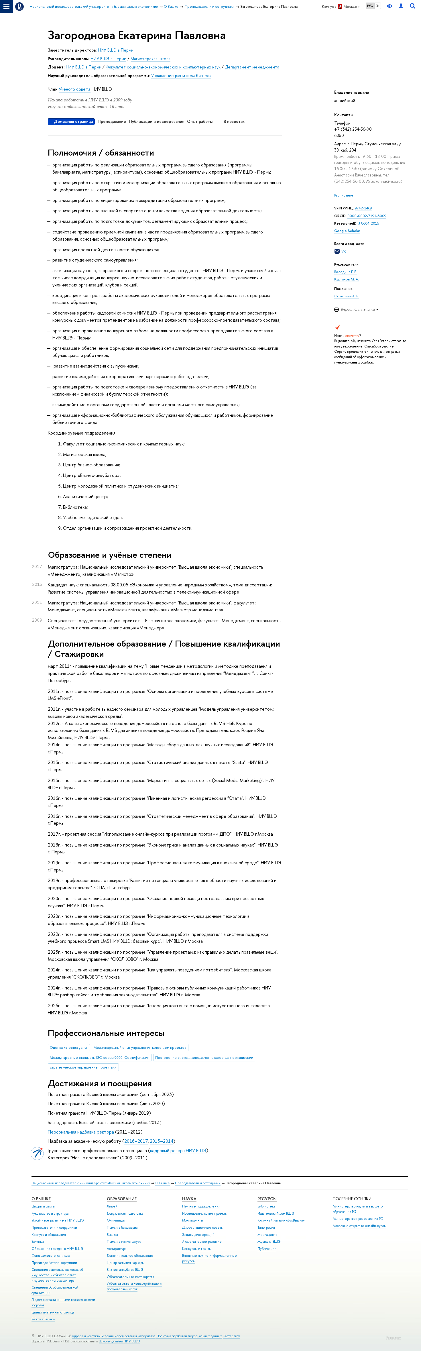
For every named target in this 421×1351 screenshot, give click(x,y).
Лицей (112, 1206)
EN (377, 6)
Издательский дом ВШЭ (275, 1213)
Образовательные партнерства (130, 1277)
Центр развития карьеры (125, 1262)
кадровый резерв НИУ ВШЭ (178, 1150)
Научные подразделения (201, 1206)
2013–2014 (161, 1141)
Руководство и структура (50, 1213)
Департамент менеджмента (252, 67)
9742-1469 (363, 208)
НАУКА (189, 1198)
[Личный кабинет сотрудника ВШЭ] (401, 6)
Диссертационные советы (202, 1227)
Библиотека (266, 1206)
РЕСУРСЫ (267, 1198)
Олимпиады (116, 1220)
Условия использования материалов (128, 1336)
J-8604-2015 (368, 223)
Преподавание (112, 121)
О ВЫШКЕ (41, 1198)
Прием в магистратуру (124, 1241)
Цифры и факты (43, 1206)
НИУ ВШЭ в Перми (115, 50)
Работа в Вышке (43, 1319)
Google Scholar (347, 230)
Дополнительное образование (130, 1255)
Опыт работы (200, 121)
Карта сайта (231, 1336)
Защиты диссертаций (198, 1234)
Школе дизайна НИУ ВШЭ (119, 1341)
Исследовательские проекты (204, 1213)
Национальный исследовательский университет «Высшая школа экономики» (91, 1183)
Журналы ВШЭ (268, 1241)
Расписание (343, 195)
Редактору (393, 1338)
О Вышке (162, 1183)
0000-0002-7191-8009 (366, 215)
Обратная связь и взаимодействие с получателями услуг (134, 1287)
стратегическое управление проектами (83, 1067)
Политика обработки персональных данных (189, 1336)
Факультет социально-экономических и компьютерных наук (163, 67)
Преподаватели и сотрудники (198, 1183)
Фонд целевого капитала (51, 1255)
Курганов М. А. (346, 279)
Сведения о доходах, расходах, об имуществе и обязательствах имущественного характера (57, 1275)
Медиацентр (267, 1234)
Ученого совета (75, 89)
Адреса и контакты (86, 1336)
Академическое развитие (202, 1241)
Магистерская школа (150, 58)
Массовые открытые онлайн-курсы (359, 1226)
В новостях (234, 121)
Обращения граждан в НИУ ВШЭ (57, 1248)
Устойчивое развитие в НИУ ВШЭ (58, 1220)
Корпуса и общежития (49, 1234)
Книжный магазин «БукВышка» (280, 1220)
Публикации (266, 1248)
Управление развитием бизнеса (181, 75)
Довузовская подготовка (125, 1213)
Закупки (38, 1241)
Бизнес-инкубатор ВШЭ (125, 1269)
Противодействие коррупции (54, 1262)
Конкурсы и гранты (196, 1248)
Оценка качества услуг (69, 1047)
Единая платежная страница (53, 1312)
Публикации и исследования (156, 121)
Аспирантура (116, 1248)
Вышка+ (113, 1234)
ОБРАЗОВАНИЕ (122, 1198)
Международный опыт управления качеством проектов (140, 1047)
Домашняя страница (73, 121)
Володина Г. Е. (345, 271)
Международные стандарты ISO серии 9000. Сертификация (99, 1057)
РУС (370, 6)
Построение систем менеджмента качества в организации (204, 1057)
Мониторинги (192, 1220)
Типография (266, 1227)
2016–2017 (136, 1141)
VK (343, 251)
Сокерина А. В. (346, 296)
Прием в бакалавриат (123, 1227)
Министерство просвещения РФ (358, 1218)
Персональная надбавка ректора (81, 1132)
